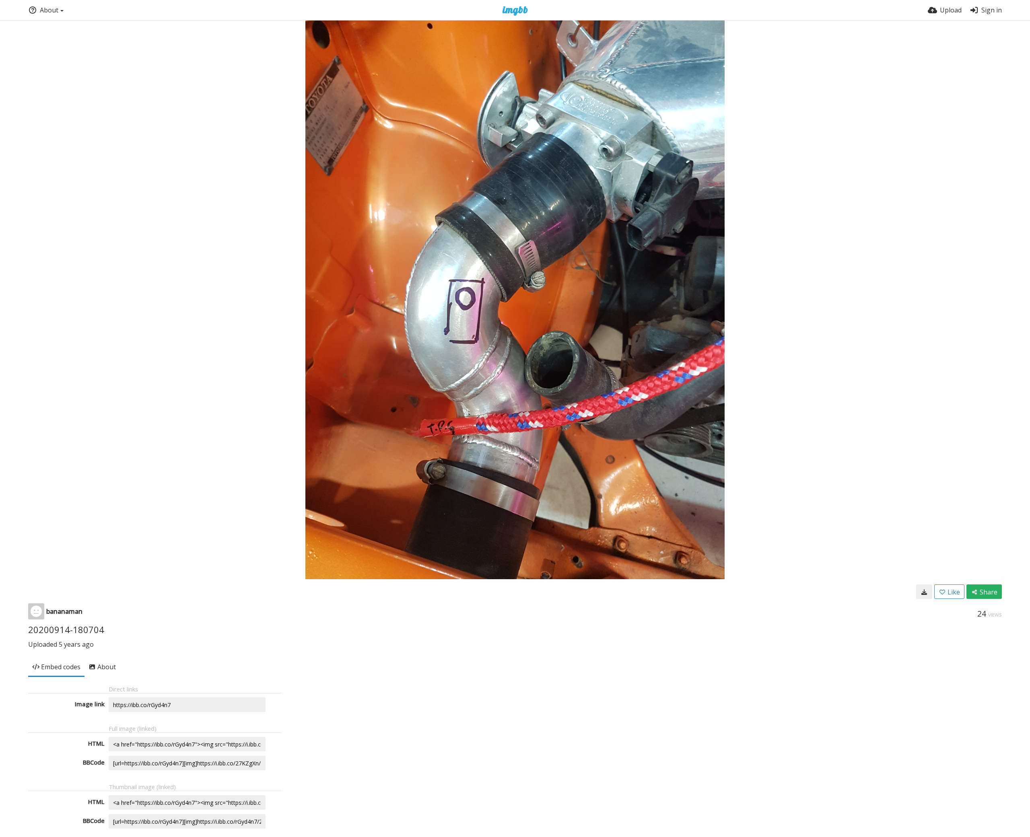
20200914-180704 (66, 629)
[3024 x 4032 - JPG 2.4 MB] (924, 591)
